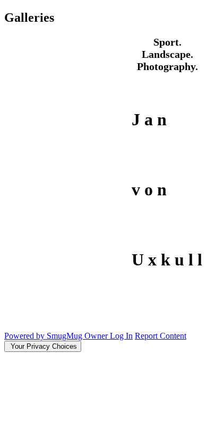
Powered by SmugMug (44, 335)
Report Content (160, 335)
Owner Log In (108, 335)
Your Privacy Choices (42, 346)
